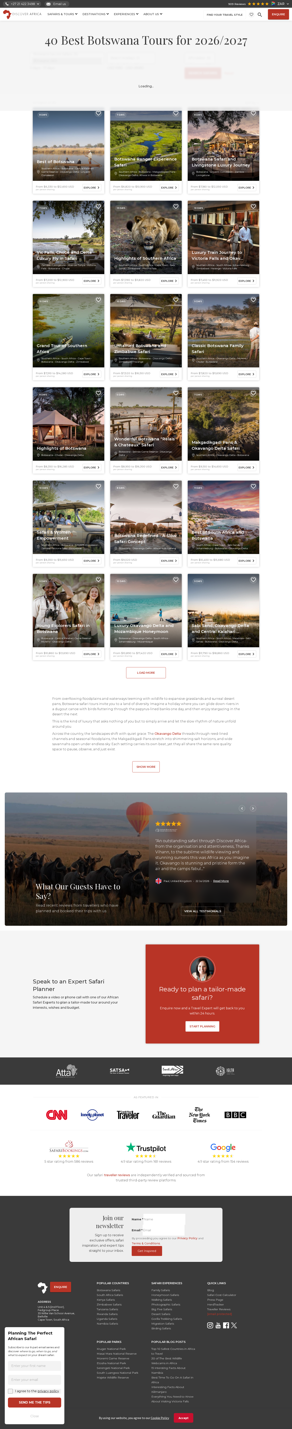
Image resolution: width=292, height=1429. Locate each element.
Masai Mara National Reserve (117, 1353)
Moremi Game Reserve (113, 1358)
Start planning (202, 1026)
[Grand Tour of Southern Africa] (68, 331)
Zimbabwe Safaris (109, 1304)
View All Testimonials (202, 911)
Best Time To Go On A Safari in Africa (172, 1380)
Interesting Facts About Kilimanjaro (167, 1389)
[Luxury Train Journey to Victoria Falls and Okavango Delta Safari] (223, 237)
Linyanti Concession (221, 171)
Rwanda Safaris (107, 1314)
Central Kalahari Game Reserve (73, 638)
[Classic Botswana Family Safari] (223, 331)
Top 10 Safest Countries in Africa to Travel (173, 1351)
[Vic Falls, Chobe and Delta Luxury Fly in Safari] (68, 237)
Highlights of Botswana (61, 448)
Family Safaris (160, 1290)
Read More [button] (221, 881)
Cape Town (161, 265)
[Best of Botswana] (68, 144)
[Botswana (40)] (67, 60)
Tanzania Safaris (107, 1309)
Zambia (239, 171)
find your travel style (225, 14)
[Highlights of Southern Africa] (146, 237)
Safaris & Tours (60, 14)
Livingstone (203, 175)
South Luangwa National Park (117, 1372)
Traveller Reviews (218, 1309)
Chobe (66, 268)
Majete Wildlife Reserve (113, 1377)
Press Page (215, 1299)
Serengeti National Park (113, 1368)
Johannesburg (241, 265)
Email (137, 1230)
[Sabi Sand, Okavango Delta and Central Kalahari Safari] (223, 610)
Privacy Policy (187, 1238)
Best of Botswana (55, 161)
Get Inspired (147, 1251)
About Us (151, 14)
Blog (210, 1290)
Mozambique (145, 641)
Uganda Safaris (107, 1319)
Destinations (93, 14)
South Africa (146, 265)
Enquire (278, 14)
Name (137, 1219)
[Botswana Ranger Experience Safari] (146, 144)
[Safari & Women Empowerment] (68, 517)
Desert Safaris (160, 1314)
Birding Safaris (161, 1328)
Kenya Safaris (106, 1299)
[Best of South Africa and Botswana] (223, 517)
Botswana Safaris (108, 1290)
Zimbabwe (134, 268)
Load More (146, 673)
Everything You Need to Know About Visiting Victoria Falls (172, 1399)
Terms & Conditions (146, 1243)
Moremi (241, 358)
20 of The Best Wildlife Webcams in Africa (166, 1361)
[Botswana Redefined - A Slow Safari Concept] (146, 517)
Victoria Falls (149, 268)
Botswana (67, 168)
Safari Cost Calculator (221, 1295)
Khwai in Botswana (151, 175)
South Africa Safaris (110, 1295)
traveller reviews (117, 1175)
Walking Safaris (161, 1299)
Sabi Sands (233, 544)
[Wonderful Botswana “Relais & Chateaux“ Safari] (146, 424)
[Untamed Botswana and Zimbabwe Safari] (146, 331)
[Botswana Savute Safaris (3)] (67, 54)
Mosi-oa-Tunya (76, 265)
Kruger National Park (111, 1349)
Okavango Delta (69, 171)
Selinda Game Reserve (145, 451)
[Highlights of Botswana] (68, 424)
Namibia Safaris (107, 1323)
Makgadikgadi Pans (164, 171)
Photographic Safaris (165, 1304)
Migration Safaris (162, 1323)
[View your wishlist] (251, 15)
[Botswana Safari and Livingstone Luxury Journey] (223, 144)
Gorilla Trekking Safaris (166, 1319)
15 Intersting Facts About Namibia (168, 1370)
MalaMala (238, 638)
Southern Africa (50, 168)
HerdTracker (215, 1304)
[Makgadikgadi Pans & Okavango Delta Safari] (223, 424)
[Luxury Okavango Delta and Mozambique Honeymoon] (146, 610)
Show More (146, 767)
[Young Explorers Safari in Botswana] (68, 610)
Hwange (216, 268)
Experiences (124, 14)
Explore (90, 187)
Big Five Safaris (161, 1309)
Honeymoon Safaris (165, 1295)
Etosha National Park (111, 1363)
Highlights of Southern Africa (145, 258)
